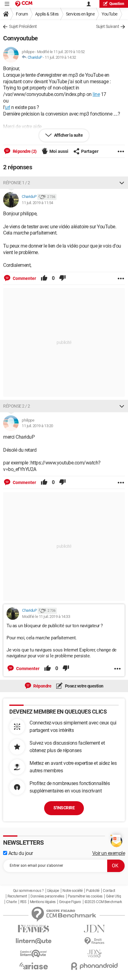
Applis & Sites (47, 13)
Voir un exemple (108, 853)
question (116, 4)
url (7, 107)
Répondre (42, 685)
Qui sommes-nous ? (28, 890)
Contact (109, 890)
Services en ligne (80, 13)
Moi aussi (58, 151)
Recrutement (17, 896)
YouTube (109, 13)
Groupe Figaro (70, 902)
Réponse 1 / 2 (16, 182)
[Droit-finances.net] (94, 941)
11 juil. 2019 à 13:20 (37, 425)
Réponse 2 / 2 (16, 406)
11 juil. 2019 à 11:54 (37, 202)
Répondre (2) (24, 151)
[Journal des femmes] (33, 929)
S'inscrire (64, 807)
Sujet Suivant (107, 26)
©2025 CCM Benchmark (103, 902)
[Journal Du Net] (94, 929)
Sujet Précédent (23, 26)
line (96, 94)
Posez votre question (83, 685)
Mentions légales (43, 902)
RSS (23, 902)
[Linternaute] (33, 941)
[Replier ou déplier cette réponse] (122, 183)
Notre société (72, 890)
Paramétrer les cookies (85, 896)
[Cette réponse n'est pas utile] (62, 278)
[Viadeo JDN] (94, 953)
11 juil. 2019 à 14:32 (60, 57)
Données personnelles (47, 896)
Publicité (92, 890)
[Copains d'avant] (33, 953)
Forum (22, 13)
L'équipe (53, 890)
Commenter (24, 278)
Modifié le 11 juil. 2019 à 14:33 (46, 616)
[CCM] (24, 4)
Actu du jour (20, 853)
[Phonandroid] (94, 966)
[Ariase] (33, 965)
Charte (11, 902)
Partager (89, 151)
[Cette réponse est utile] (44, 278)
